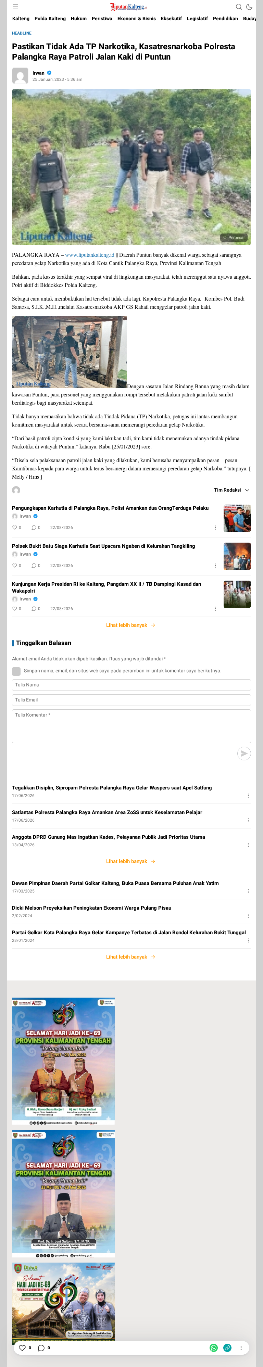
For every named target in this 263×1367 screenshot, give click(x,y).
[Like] (22, 1348)
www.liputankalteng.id (89, 254)
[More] (215, 527)
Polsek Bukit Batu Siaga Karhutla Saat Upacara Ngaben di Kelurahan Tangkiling (103, 546)
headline (22, 33)
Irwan (39, 73)
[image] (237, 518)
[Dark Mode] (249, 7)
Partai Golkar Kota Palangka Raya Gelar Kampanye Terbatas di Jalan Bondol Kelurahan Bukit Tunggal (129, 932)
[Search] (239, 7)
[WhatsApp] (214, 1348)
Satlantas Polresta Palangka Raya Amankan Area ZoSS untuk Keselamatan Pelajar (107, 812)
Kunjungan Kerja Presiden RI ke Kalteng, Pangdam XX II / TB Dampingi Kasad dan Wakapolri (106, 587)
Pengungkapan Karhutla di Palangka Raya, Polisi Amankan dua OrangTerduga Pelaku (110, 508)
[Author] (20, 76)
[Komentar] (41, 1348)
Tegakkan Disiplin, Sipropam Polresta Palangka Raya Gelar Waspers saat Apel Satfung (112, 787)
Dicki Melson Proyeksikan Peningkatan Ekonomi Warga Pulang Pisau (91, 907)
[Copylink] (227, 1348)
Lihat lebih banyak (126, 625)
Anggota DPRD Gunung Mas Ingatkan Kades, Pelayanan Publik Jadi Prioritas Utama (108, 837)
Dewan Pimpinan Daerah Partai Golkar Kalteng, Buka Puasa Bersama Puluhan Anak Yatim (115, 883)
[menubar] (15, 7)
